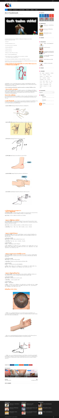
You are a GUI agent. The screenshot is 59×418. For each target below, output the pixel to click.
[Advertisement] (21, 391)
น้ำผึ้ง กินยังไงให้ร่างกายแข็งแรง (48, 33)
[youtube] (52, 1)
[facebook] (53, 1)
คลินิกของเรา (27, 9)
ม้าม (49, 81)
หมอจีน (20, 14)
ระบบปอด (7, 370)
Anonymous (44, 96)
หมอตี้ (22, 14)
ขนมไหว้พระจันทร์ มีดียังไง (31, 375)
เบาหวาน (41, 81)
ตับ (44, 76)
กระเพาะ (41, 74)
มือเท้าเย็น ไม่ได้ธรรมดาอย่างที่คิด (48, 59)
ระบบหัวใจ (41, 84)
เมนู (6, 9)
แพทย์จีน (47, 81)
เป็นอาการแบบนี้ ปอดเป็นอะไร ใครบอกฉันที (10, 375)
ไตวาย (51, 76)
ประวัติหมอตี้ (10, 9)
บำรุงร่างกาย (48, 79)
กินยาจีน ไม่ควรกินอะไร (47, 47)
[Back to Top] (53, 417)
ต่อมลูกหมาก (41, 76)
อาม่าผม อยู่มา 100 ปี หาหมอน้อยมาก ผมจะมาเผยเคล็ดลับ (49, 56)
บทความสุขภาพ (15, 9)
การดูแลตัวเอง (16, 14)
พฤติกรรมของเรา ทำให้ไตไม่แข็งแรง (21, 375)
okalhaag (43, 103)
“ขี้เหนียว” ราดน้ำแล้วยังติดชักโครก (48, 43)
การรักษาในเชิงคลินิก (21, 9)
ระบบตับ (41, 82)
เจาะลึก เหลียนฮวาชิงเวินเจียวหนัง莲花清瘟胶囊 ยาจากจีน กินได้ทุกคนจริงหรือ (49, 52)
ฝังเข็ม (44, 81)
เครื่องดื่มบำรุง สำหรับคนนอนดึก (48, 63)
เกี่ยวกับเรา (32, 9)
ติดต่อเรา (36, 9)
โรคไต (50, 84)
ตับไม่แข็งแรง (47, 76)
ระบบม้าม (50, 82)
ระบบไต (44, 82)
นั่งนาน (45, 79)
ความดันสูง (48, 74)
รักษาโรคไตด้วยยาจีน (45, 84)
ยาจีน (18, 14)
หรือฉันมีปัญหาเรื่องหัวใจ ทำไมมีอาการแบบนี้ (31, 407)
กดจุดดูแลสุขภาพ (12, 14)
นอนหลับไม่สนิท (41, 79)
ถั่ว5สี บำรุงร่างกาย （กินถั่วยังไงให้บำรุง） (49, 25)
